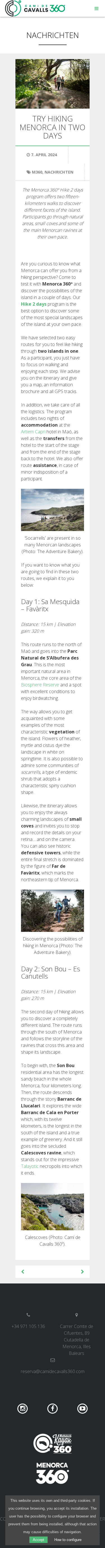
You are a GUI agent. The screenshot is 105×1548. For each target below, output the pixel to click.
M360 (37, 172)
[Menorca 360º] (53, 1473)
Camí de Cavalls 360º (35, 8)
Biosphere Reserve (40, 685)
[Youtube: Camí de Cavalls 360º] (82, 1408)
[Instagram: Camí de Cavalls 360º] (23, 1408)
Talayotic (30, 1166)
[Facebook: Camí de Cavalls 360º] (53, 1408)
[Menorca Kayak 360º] (53, 1443)
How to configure (67, 1540)
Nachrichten (52, 35)
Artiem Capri (33, 432)
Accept (38, 1540)
